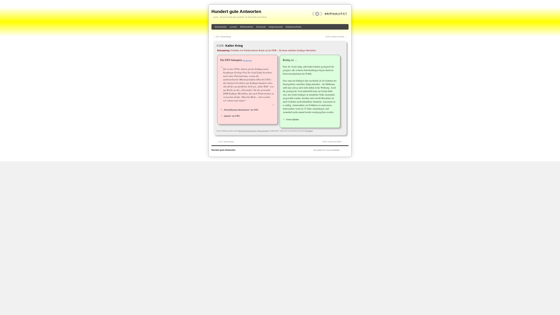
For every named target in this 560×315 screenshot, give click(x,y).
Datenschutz (293, 26)
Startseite (221, 26)
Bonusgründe (263, 131)
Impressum (276, 26)
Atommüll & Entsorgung (247, 131)
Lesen (233, 26)
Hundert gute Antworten (236, 11)
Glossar (261, 26)
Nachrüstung (222, 37)
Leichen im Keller (336, 37)
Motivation (246, 26)
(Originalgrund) (247, 60)
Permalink (309, 131)
